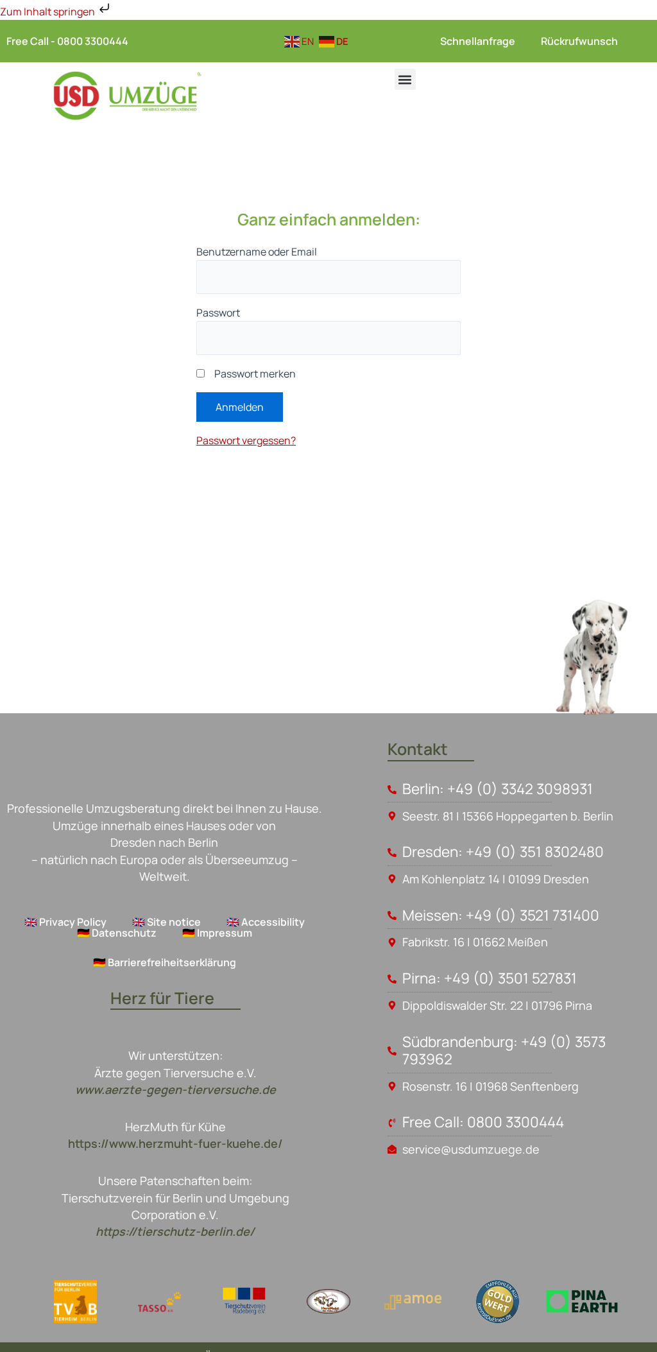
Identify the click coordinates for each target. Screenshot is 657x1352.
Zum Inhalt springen (48, 11)
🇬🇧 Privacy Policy (65, 922)
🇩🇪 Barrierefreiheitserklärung (164, 962)
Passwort (218, 313)
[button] (405, 79)
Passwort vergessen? (246, 440)
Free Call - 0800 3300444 (67, 41)
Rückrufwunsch (579, 41)
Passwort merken (255, 374)
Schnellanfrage (477, 41)
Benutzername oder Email (256, 252)
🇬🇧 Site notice (166, 922)
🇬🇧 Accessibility (265, 922)
